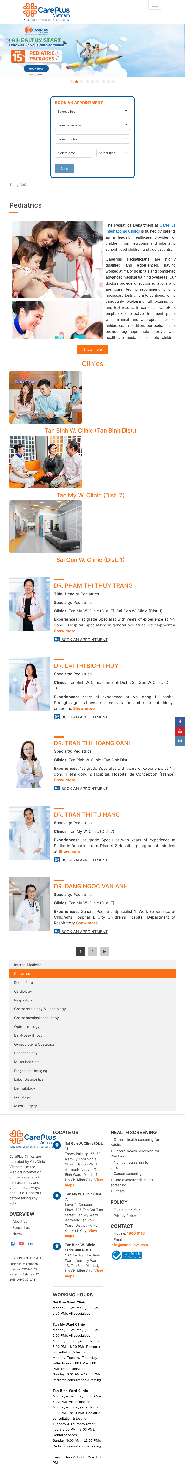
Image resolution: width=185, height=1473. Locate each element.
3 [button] (81, 81)
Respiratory (23, 1000)
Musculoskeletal (27, 1062)
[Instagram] (180, 741)
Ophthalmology (27, 1027)
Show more (92, 349)
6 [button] (97, 81)
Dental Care (23, 982)
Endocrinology (26, 1053)
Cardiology (23, 991)
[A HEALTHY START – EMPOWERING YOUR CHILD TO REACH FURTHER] (92, 50)
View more (90, 397)
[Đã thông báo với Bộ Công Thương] (126, 1254)
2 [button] (76, 81)
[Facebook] (180, 722)
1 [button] (71, 81)
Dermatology (24, 1088)
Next (64, 169)
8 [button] (108, 81)
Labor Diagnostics (29, 1079)
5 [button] (92, 81)
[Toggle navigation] (155, 5)
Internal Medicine (27, 965)
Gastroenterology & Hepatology (40, 1009)
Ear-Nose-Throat (28, 1035)
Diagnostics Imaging (30, 1071)
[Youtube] (180, 731)
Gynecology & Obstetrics (34, 1044)
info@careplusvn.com (129, 1245)
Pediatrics (22, 974)
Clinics (92, 364)
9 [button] (113, 81)
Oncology (22, 1097)
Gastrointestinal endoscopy (36, 1018)
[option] (92, 50)
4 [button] (87, 81)
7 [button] (103, 81)
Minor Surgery (25, 1106)
